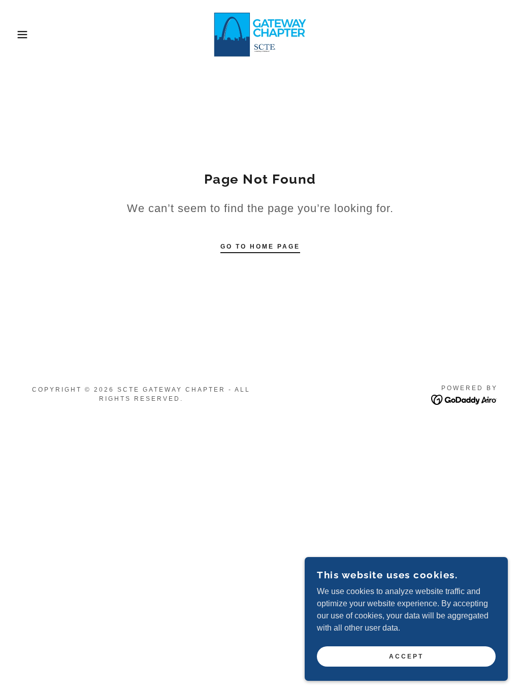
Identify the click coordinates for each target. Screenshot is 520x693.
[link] (260, 33)
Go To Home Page (260, 246)
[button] (26, 34)
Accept (406, 656)
